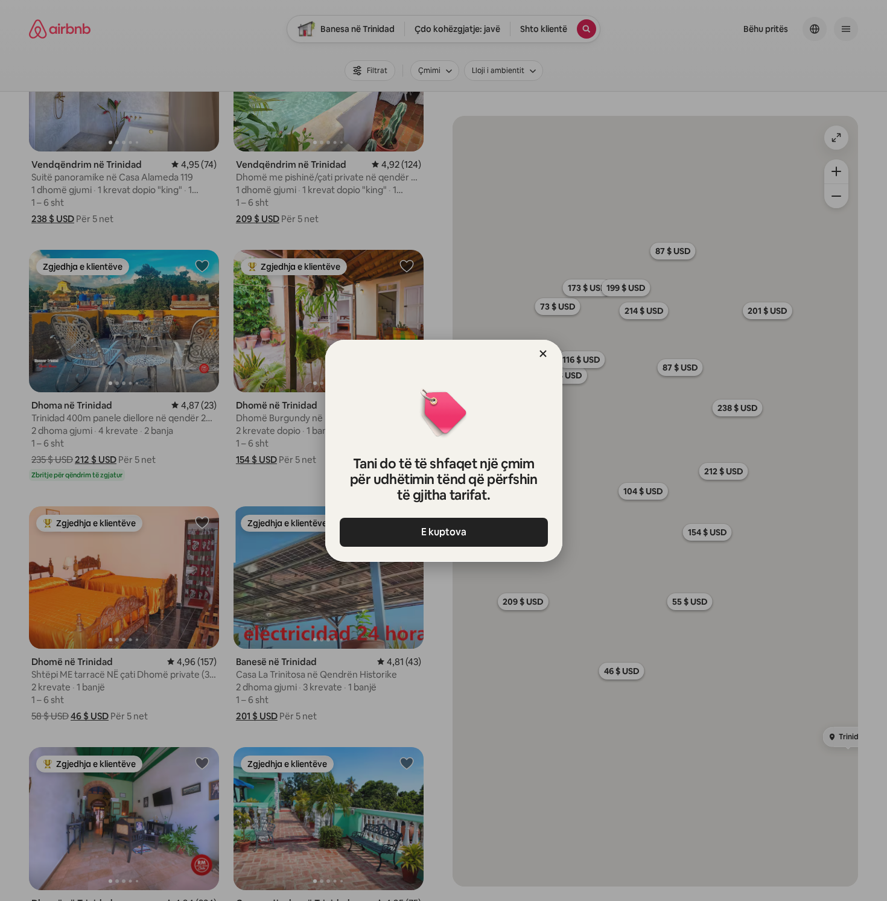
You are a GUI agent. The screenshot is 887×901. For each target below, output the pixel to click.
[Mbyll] (543, 353)
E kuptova (443, 532)
